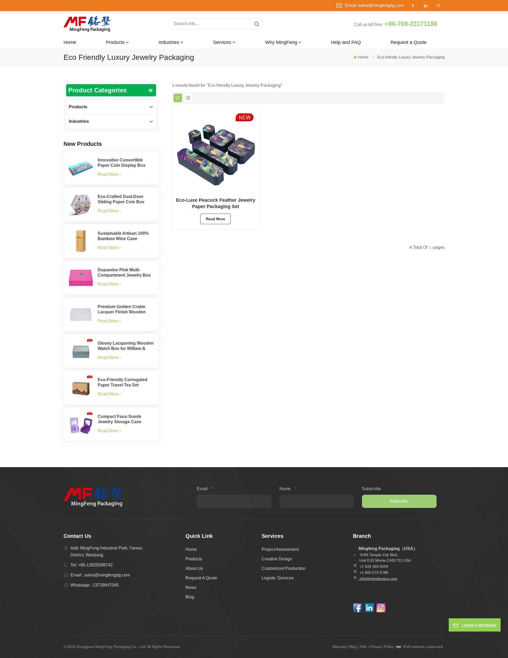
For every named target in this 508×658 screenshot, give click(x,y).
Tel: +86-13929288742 (91, 565)
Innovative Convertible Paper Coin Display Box (122, 163)
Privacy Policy (382, 647)
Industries (168, 42)
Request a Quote (409, 42)
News (190, 587)
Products (115, 42)
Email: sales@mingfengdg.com (374, 5)
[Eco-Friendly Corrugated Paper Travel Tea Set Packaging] (81, 387)
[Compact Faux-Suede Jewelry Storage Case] (81, 424)
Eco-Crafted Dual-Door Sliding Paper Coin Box (121, 199)
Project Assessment (280, 549)
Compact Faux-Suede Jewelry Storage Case (119, 419)
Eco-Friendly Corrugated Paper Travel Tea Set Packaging (122, 382)
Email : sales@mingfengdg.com (100, 575)
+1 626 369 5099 (374, 566)
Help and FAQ (346, 42)
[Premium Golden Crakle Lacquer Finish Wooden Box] (81, 314)
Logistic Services (278, 578)
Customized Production (284, 568)
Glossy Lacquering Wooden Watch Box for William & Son (126, 346)
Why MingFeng (281, 42)
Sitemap (339, 647)
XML (364, 647)
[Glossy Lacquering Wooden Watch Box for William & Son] (81, 351)
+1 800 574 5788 (372, 572)
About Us (194, 568)
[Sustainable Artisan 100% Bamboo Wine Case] (81, 241)
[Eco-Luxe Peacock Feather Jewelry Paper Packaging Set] (215, 151)
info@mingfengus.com (378, 578)
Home (70, 42)
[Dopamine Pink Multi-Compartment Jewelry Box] (81, 278)
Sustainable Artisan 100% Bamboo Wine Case (123, 236)
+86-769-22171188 (411, 23)
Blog (189, 597)
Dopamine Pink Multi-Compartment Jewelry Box (124, 272)
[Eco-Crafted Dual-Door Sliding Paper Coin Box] (81, 204)
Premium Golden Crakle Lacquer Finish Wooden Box (122, 309)
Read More (108, 174)
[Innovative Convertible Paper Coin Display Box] (81, 168)
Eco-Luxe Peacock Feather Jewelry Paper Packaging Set (215, 203)
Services (222, 42)
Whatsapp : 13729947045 (94, 585)
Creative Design (277, 559)
